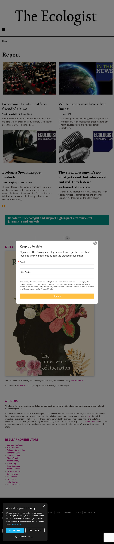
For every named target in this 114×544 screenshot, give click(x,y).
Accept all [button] (14, 530)
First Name (25, 272)
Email (22, 262)
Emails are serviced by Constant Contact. (39, 289)
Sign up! (57, 296)
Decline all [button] (35, 530)
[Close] (95, 243)
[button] (25, 536)
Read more (16, 524)
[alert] (25, 522)
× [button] (44, 506)
